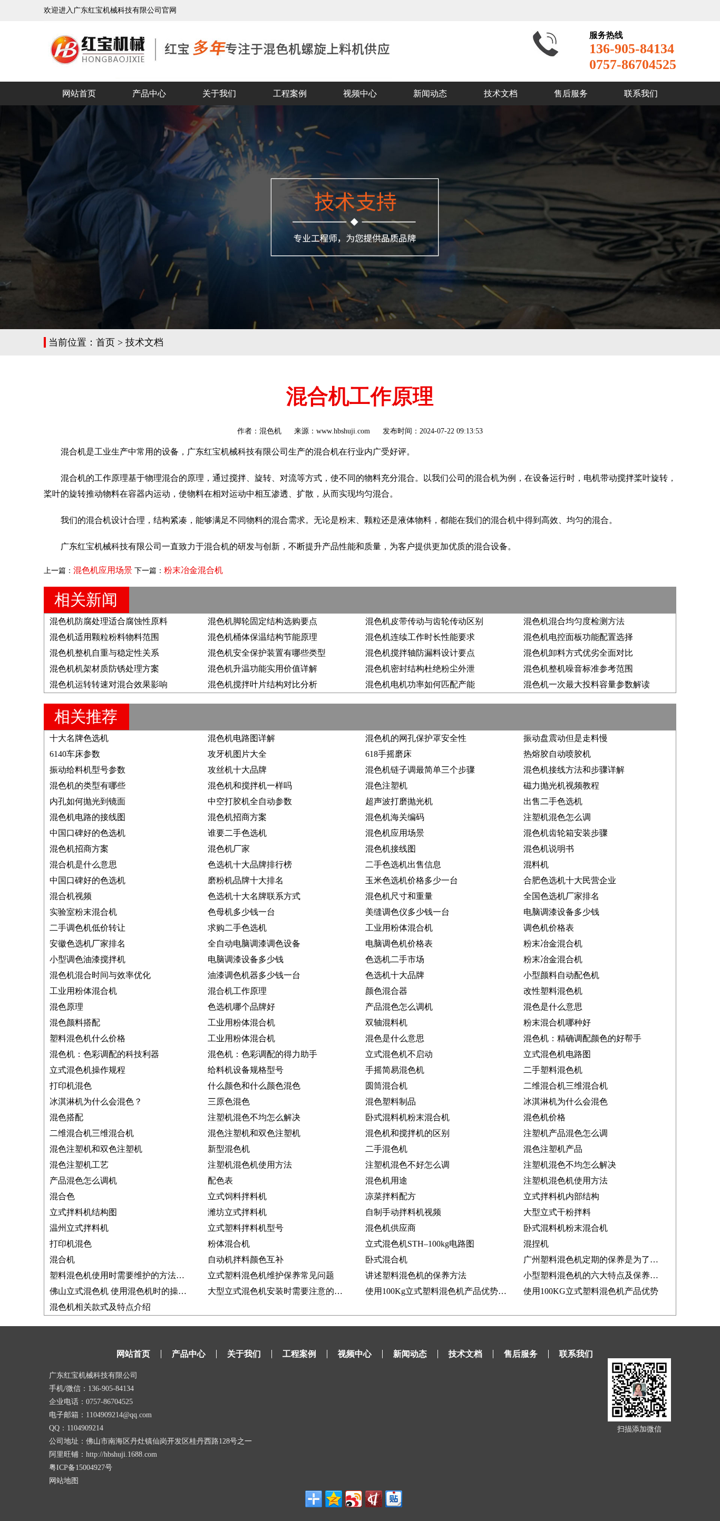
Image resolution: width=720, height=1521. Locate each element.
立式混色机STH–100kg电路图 (419, 1243)
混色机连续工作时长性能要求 (420, 637)
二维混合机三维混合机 (565, 1085)
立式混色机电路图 (557, 1054)
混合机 (62, 1259)
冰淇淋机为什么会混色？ (96, 1101)
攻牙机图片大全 (237, 753)
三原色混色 (229, 1101)
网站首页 (79, 93)
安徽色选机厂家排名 (87, 943)
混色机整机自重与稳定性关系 (104, 652)
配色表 (220, 1180)
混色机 (270, 431)
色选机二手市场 (394, 959)
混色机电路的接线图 (87, 817)
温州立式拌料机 (79, 1227)
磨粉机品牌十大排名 (246, 880)
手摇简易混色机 (394, 1069)
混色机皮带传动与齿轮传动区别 (424, 621)
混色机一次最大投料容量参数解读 (586, 684)
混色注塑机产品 (552, 1148)
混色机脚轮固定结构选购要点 (262, 621)
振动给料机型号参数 (87, 769)
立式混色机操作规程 (87, 1069)
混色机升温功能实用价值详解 (262, 668)
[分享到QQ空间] (333, 1498)
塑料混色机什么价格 (87, 1038)
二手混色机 (386, 1148)
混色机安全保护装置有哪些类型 (267, 652)
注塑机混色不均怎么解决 (254, 1117)
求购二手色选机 (237, 927)
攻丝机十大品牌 (237, 769)
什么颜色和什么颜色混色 (254, 1085)
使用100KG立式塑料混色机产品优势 (590, 1291)
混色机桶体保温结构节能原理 (262, 637)
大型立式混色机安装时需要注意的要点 (279, 1291)
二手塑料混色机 (552, 1069)
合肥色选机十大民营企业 (569, 880)
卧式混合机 (386, 1259)
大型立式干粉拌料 (557, 1212)
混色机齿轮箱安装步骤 (565, 832)
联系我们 (641, 93)
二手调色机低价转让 (87, 927)
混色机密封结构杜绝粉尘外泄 (420, 668)
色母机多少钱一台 (241, 911)
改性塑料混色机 (552, 990)
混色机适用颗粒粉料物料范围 (104, 637)
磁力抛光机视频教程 (561, 785)
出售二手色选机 (552, 801)
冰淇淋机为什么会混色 (565, 1101)
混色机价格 (544, 1117)
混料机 (536, 864)
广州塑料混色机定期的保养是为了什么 (595, 1259)
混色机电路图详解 (241, 738)
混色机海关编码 (394, 817)
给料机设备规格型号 (246, 1069)
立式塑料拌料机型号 (246, 1227)
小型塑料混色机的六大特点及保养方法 (595, 1275)
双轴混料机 (386, 1022)
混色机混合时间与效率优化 (100, 975)
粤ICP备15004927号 (80, 1467)
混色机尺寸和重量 (399, 896)
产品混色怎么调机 (399, 1006)
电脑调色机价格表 (399, 943)
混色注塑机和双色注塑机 (254, 1133)
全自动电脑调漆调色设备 (254, 943)
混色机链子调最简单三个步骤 (420, 769)
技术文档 (501, 93)
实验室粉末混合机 (83, 911)
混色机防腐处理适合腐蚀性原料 (109, 621)
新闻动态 (430, 93)
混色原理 (66, 1006)
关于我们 (219, 93)
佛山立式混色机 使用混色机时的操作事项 (126, 1291)
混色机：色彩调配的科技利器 (104, 1054)
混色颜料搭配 (75, 1022)
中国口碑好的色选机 (87, 832)
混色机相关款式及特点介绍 (100, 1306)
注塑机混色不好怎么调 (407, 1164)
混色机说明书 (548, 848)
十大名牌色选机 (79, 738)
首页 (105, 342)
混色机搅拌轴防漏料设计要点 (420, 652)
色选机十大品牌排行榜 (250, 864)
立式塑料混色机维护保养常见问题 (271, 1275)
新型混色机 (229, 1148)
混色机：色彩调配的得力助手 (262, 1054)
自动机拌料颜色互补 (246, 1259)
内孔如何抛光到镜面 (87, 801)
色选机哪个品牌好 (241, 1006)
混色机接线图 (390, 848)
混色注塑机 (386, 785)
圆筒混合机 (386, 1085)
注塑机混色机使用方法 (250, 1164)
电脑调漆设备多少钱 (561, 911)
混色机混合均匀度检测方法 (574, 621)
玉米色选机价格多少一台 (411, 880)
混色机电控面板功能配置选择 (578, 637)
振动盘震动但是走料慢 (565, 738)
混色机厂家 (229, 848)
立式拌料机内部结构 (561, 1196)
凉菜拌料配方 (390, 1196)
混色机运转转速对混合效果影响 (109, 684)
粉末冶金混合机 (193, 570)
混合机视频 (71, 896)
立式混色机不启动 (399, 1054)
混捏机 (536, 1243)
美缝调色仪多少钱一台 (407, 911)
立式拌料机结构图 (83, 1212)
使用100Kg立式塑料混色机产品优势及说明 (444, 1291)
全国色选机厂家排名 (561, 896)
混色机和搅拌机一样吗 (250, 785)
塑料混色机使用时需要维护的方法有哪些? (127, 1275)
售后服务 (571, 93)
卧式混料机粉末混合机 (407, 1117)
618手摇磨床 (388, 753)
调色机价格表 (548, 927)
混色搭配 (66, 1117)
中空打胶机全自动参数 (250, 801)
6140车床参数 (75, 753)
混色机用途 (386, 1180)
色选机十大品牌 (394, 975)
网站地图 (64, 1481)
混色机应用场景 (102, 570)
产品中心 (149, 93)
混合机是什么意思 (83, 864)
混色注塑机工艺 (79, 1164)
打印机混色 (71, 1085)
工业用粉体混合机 (399, 927)
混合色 (62, 1196)
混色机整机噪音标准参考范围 (578, 668)
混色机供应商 (390, 1227)
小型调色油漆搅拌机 (87, 959)
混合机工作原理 (237, 990)
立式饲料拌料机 (237, 1196)
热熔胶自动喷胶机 (557, 753)
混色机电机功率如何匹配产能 (420, 684)
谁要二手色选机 (237, 832)
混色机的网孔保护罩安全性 (415, 738)
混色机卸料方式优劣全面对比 (578, 652)
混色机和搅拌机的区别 (407, 1133)
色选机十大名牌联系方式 (254, 896)
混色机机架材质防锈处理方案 (104, 668)
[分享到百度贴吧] (393, 1498)
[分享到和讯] (373, 1498)
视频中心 (360, 93)
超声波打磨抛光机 (399, 801)
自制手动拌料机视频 (403, 1212)
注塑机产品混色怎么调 (565, 1133)
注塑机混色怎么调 (557, 817)
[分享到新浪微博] (353, 1498)
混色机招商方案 (237, 817)
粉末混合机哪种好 (557, 1022)
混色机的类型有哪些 (87, 785)
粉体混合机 (229, 1243)
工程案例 (290, 93)
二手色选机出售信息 (403, 864)
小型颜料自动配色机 (561, 975)
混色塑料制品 (390, 1101)
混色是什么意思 (552, 1006)
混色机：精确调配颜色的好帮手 (582, 1038)
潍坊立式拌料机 (237, 1212)
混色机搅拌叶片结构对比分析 (262, 684)
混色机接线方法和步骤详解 (574, 769)
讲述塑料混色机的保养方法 (415, 1275)
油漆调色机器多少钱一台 (254, 975)
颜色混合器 (386, 990)
